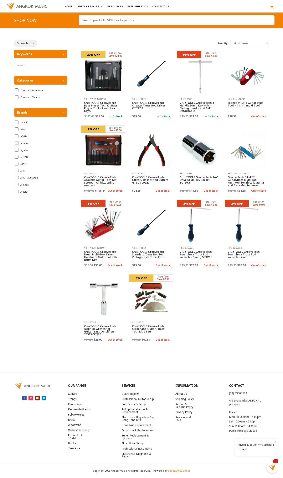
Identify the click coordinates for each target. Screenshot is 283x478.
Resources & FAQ (183, 419)
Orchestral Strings (79, 430)
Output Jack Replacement (138, 430)
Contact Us (160, 6)
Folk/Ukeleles (76, 414)
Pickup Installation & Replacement (135, 411)
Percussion (75, 404)
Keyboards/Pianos (79, 409)
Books (72, 443)
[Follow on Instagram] (30, 398)
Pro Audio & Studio (75, 437)
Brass (71, 419)
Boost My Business (179, 470)
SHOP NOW (25, 21)
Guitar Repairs (88, 6)
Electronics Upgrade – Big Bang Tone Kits (138, 419)
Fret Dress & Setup (134, 404)
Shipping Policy (184, 399)
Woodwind (74, 425)
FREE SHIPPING (137, 6)
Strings (72, 399)
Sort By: (223, 43)
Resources (115, 6)
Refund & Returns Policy (184, 406)
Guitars (72, 394)
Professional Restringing (137, 448)
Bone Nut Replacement (136, 425)
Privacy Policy (183, 412)
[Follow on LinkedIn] (44, 398)
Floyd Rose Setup (133, 443)
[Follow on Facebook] (24, 398)
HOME (69, 6)
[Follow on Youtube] (37, 398)
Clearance (74, 448)
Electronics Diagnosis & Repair (136, 455)
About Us (181, 394)
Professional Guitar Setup (138, 399)
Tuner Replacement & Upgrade (135, 437)
